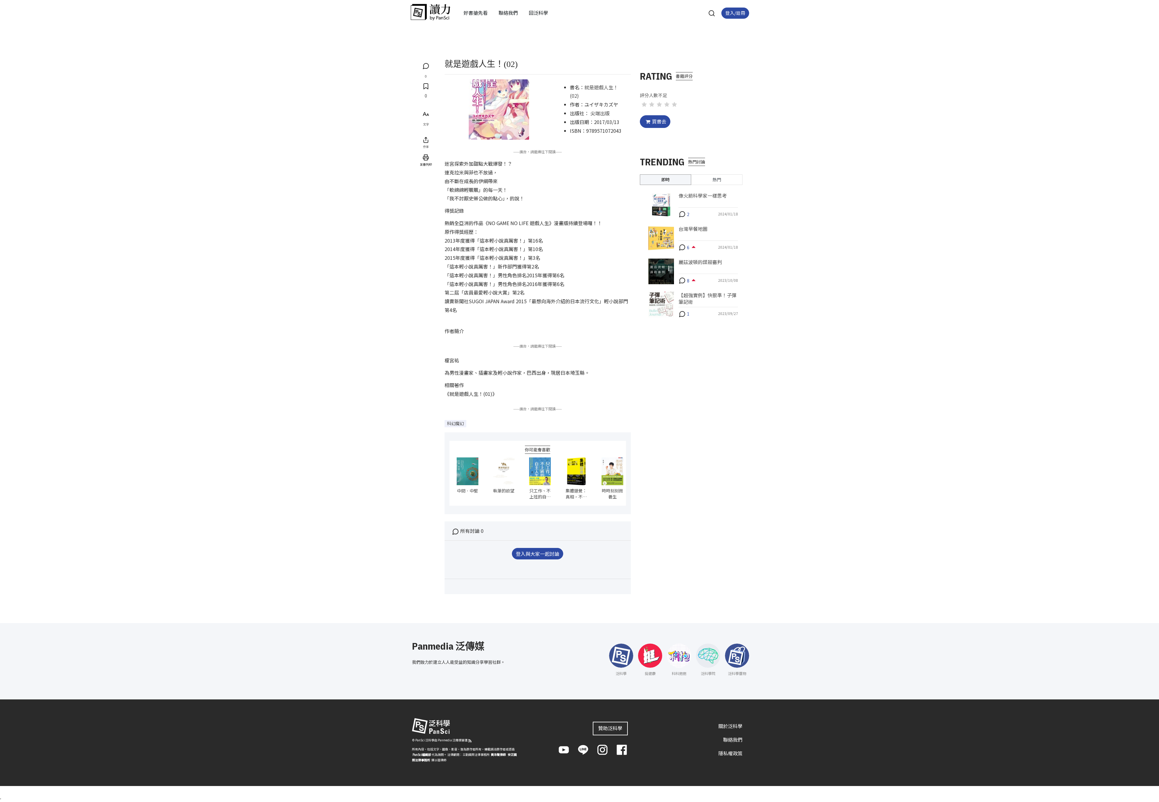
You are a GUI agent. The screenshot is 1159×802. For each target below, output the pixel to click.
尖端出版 (600, 113)
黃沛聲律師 (498, 754)
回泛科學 (538, 12)
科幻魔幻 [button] (455, 423)
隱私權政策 (730, 753)
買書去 (659, 121)
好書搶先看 (476, 12)
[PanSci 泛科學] (430, 12)
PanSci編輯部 (422, 754)
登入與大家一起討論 (537, 553)
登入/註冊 (735, 13)
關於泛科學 (730, 726)
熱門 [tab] (717, 179)
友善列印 (426, 164)
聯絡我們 (508, 12)
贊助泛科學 (610, 728)
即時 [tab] (665, 179)
